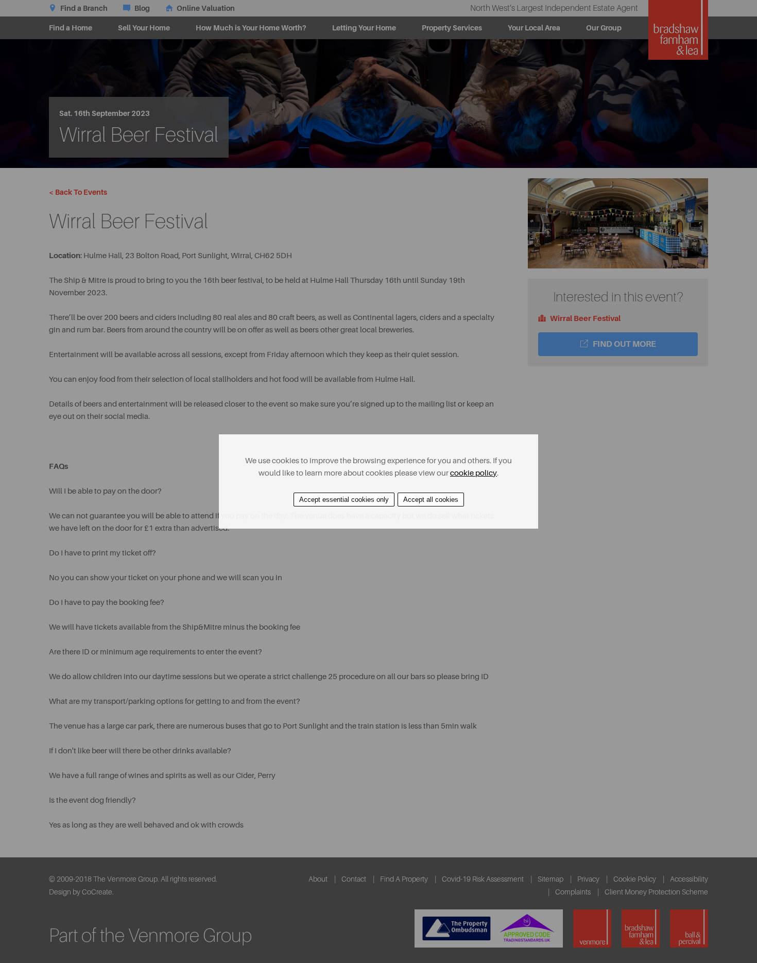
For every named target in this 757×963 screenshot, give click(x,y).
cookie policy (473, 473)
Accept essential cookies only (344, 499)
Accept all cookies (430, 499)
